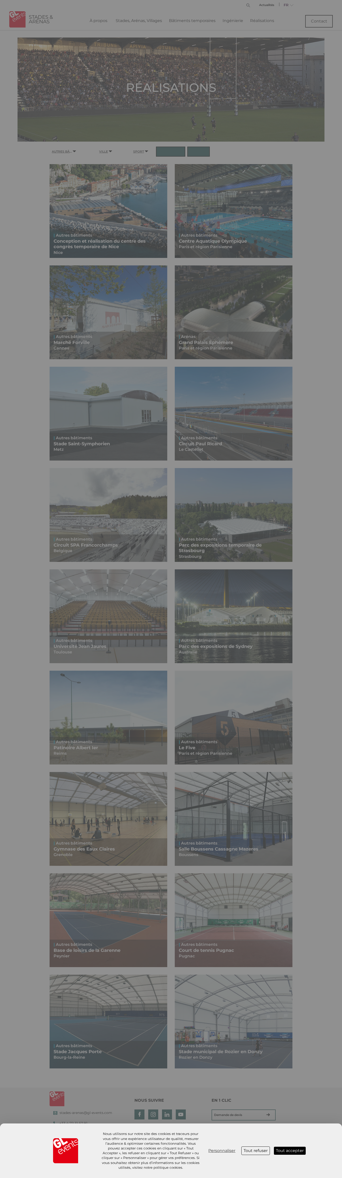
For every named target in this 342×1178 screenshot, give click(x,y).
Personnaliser (221, 1150)
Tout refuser (256, 1150)
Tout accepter (290, 1150)
